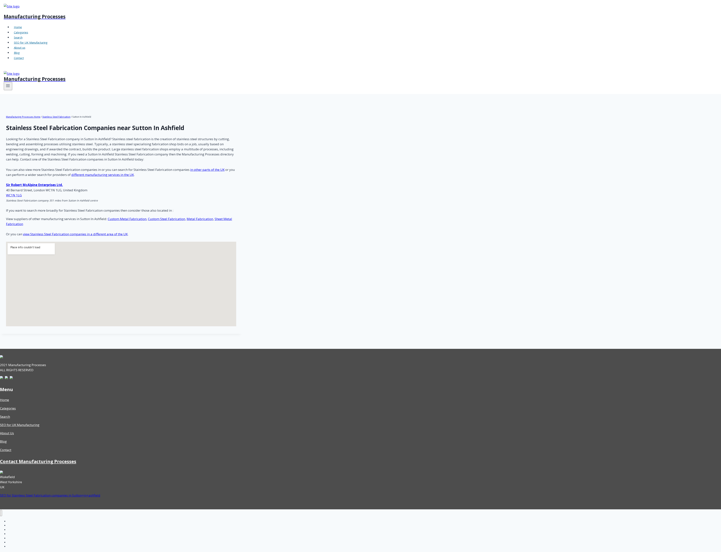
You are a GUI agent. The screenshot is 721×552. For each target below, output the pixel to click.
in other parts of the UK (207, 169)
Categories (21, 32)
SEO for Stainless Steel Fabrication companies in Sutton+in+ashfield (50, 495)
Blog (17, 53)
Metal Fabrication (200, 219)
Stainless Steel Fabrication (56, 116)
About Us (7, 433)
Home (18, 27)
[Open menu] (8, 86)
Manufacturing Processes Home (23, 116)
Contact (19, 58)
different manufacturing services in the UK (102, 175)
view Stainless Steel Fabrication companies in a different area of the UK (75, 234)
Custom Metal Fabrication (127, 219)
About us (19, 47)
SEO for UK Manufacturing (31, 42)
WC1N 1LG (14, 195)
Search (18, 37)
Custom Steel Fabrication (166, 219)
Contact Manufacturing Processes (38, 461)
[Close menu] (1, 513)
